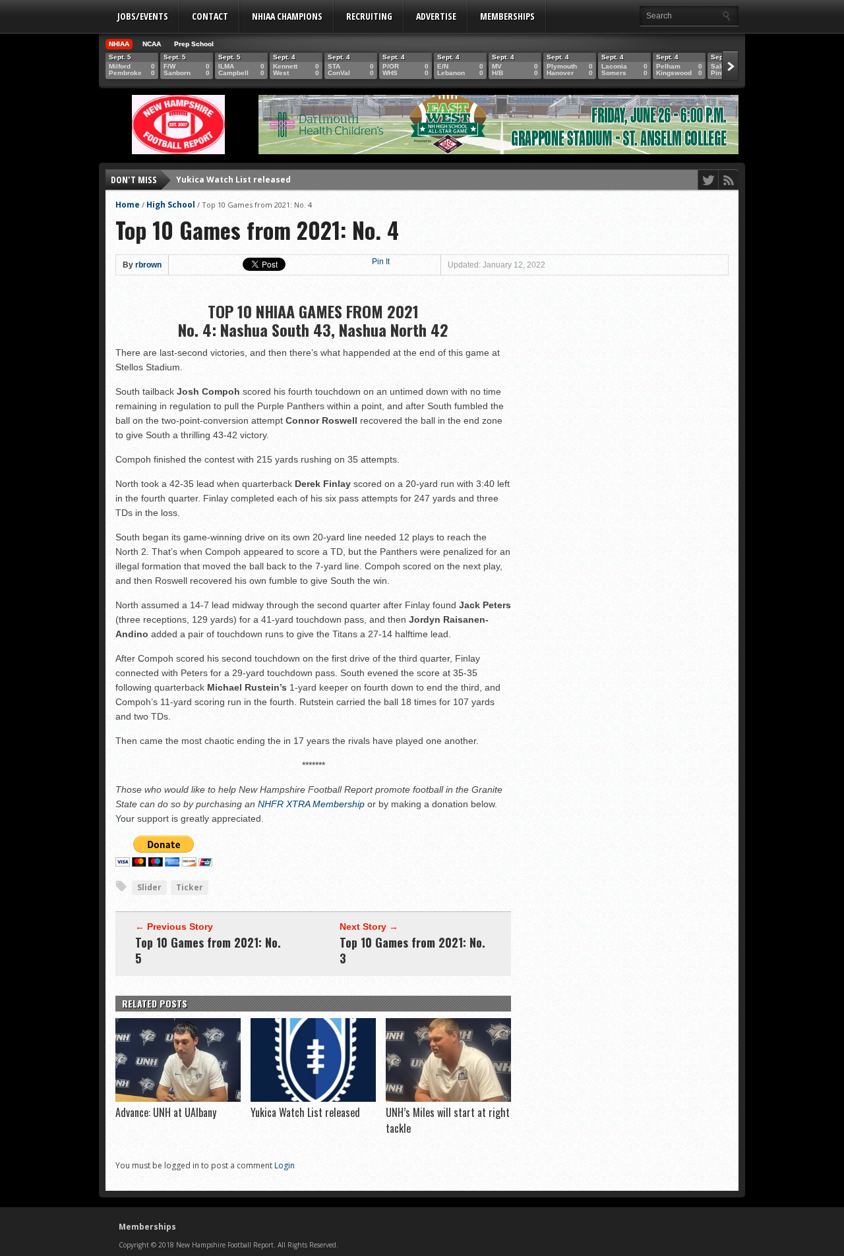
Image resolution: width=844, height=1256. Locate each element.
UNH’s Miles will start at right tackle (252, 182)
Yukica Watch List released (305, 1112)
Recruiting (369, 16)
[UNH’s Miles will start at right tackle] (448, 1098)
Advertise (436, 16)
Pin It (381, 261)
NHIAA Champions (287, 16)
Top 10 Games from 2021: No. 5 (208, 950)
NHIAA (119, 43)
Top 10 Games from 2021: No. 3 (412, 950)
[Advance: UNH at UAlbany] (178, 1098)
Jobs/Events (142, 16)
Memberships (507, 16)
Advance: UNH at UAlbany (165, 1112)
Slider (149, 887)
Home (127, 204)
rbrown (148, 265)
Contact (210, 16)
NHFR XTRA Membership (311, 804)
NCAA (151, 43)
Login (284, 1165)
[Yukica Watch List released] (313, 1098)
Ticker (189, 887)
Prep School (194, 43)
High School (170, 204)
